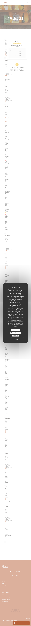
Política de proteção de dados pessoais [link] (16, 337)
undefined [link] (16, 339)
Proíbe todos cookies (15, 332)
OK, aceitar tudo (15, 330)
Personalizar (15, 335)
